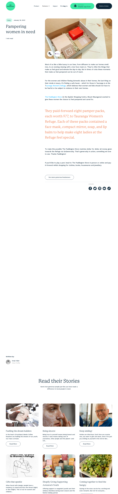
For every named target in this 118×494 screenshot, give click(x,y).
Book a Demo (104, 6)
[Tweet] (95, 188)
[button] (46, 6)
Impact (55, 6)
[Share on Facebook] (90, 188)
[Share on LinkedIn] (99, 188)
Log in (66, 6)
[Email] (104, 188)
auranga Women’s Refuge (56, 86)
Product (36, 6)
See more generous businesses (59, 177)
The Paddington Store (53, 97)
